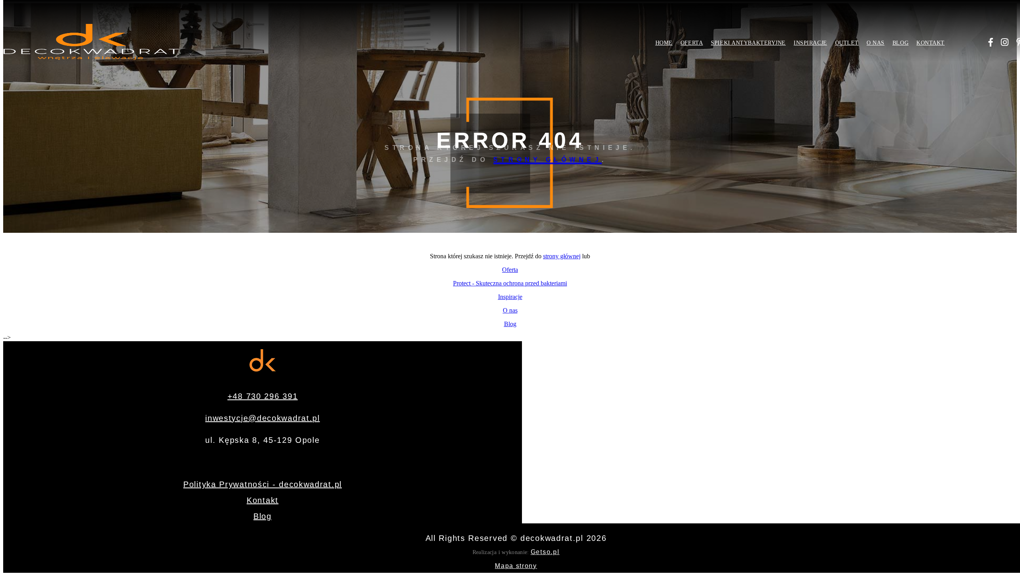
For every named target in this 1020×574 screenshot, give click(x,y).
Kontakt (930, 43)
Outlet (847, 43)
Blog (900, 43)
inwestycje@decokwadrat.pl (262, 418)
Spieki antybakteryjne (748, 43)
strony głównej (547, 159)
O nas (876, 43)
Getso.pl (545, 551)
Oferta (692, 43)
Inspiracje (810, 43)
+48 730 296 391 (263, 396)
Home (664, 43)
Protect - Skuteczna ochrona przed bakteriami (510, 283)
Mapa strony (516, 565)
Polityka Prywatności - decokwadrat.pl (262, 484)
